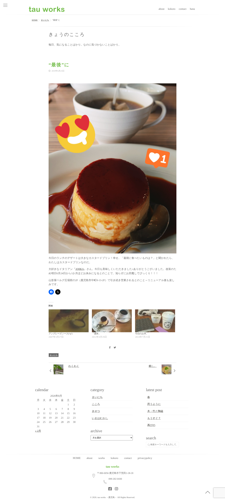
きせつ (96, 411)
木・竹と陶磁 (155, 411)
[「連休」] (112, 320)
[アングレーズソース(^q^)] (69, 320)
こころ (96, 404)
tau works (112, 466)
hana (192, 9)
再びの (151, 425)
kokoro (171, 9)
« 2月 (38, 431)
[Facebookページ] (109, 487)
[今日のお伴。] (155, 320)
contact (182, 9)
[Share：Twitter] (115, 348)
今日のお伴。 (141, 334)
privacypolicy (145, 458)
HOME (77, 458)
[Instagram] (115, 487)
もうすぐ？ (154, 418)
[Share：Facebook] (110, 348)
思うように (154, 404)
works (101, 458)
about (162, 9)
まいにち (54, 355)
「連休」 (96, 334)
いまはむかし (100, 418)
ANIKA (79, 269)
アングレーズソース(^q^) (60, 334)
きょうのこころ (67, 34)
